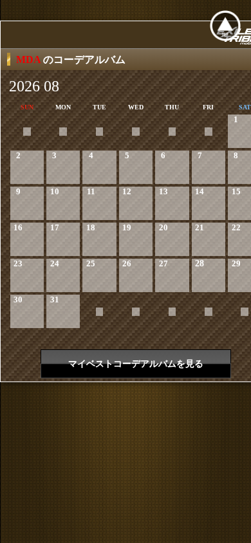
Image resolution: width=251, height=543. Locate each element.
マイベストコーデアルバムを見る (135, 364)
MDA (29, 59)
